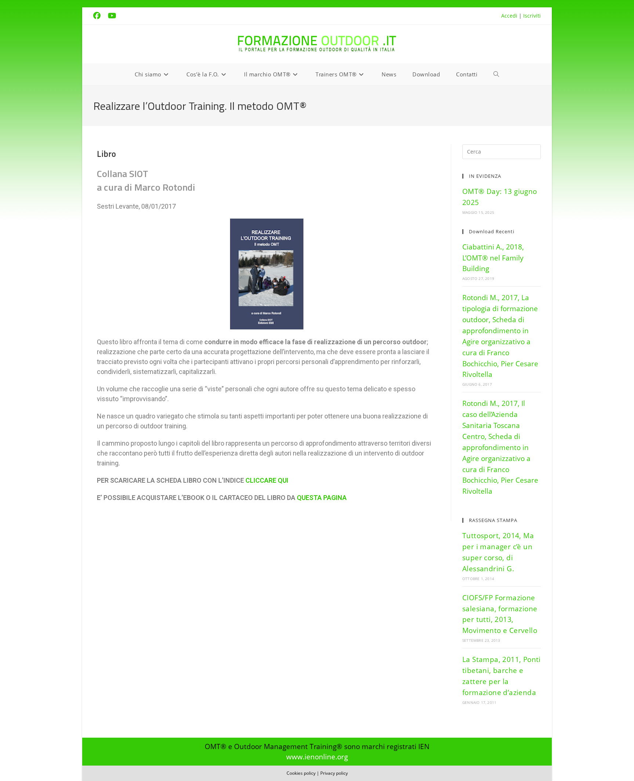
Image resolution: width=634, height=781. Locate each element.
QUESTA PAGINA (322, 497)
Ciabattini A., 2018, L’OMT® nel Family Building (493, 257)
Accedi (509, 15)
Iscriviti (532, 15)
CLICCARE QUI (266, 480)
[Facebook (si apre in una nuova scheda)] (100, 15)
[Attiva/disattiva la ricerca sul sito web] (496, 74)
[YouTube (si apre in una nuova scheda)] (116, 15)
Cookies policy (301, 773)
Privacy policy (334, 773)
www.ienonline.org (317, 756)
